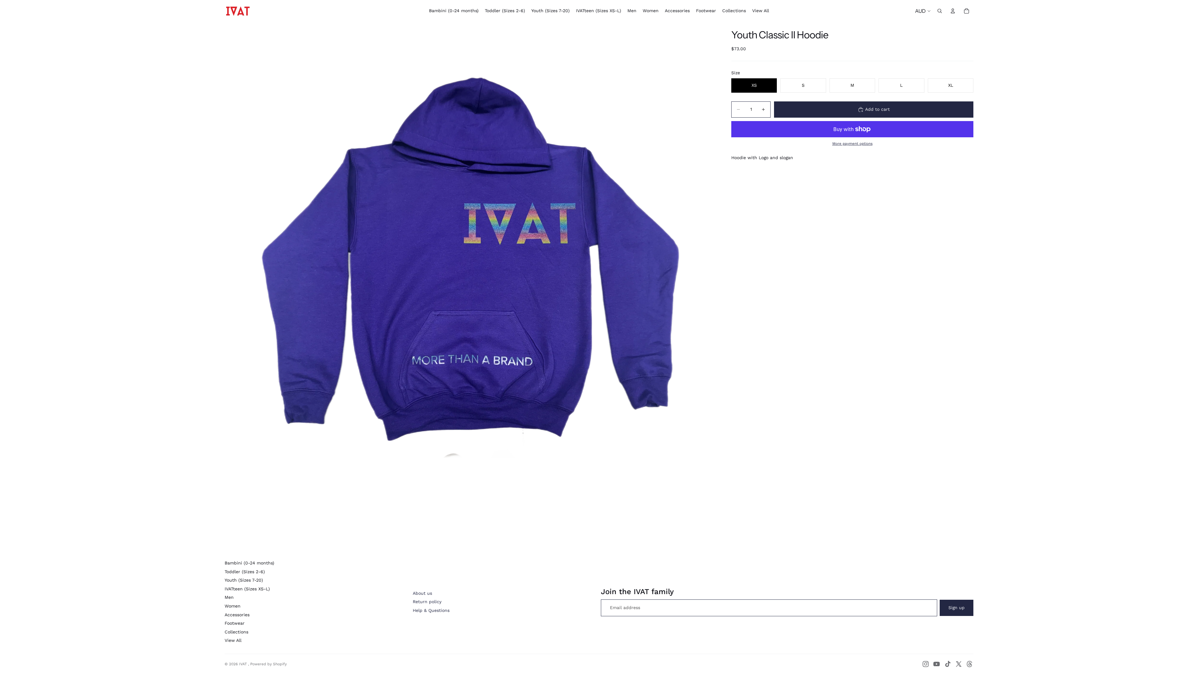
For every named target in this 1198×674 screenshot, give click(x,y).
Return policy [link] (427, 601)
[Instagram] (925, 664)
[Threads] (969, 664)
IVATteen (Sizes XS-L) (247, 588)
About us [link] (422, 593)
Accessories (237, 614)
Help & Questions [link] (431, 610)
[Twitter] (958, 664)
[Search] (940, 11)
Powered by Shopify (268, 664)
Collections (236, 631)
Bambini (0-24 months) (249, 562)
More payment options (852, 143)
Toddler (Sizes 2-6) (245, 571)
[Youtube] (936, 664)
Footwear (235, 623)
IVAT (243, 664)
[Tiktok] (948, 664)
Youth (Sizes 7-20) (244, 580)
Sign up (956, 607)
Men (229, 597)
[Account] (953, 11)
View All (233, 640)
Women (233, 605)
